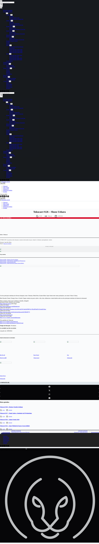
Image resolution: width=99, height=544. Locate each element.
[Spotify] (1, 196)
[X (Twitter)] (8, 196)
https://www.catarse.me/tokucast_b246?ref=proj (11, 323)
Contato (5, 443)
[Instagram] (5, 196)
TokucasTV (6, 189)
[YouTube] (3, 196)
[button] (49, 387)
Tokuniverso (6, 440)
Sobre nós (5, 441)
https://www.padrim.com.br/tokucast (9, 321)
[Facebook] (6, 196)
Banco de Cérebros (7, 243)
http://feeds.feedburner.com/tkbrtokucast (9, 306)
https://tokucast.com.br (5, 303)
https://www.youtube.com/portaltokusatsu (10, 317)
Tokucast (5, 186)
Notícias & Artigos (7, 190)
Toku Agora (6, 187)
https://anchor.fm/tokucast (6, 314)
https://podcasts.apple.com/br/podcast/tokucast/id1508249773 (15, 312)
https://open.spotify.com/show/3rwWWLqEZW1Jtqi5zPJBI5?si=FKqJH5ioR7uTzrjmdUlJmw (23, 309)
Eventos (5, 191)
